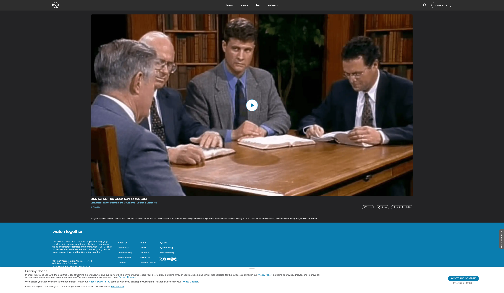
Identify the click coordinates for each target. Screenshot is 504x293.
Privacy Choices (190, 282)
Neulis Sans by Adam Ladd (67, 263)
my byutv (272, 5)
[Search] (424, 5)
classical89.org (166, 253)
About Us (122, 243)
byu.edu (163, 243)
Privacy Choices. (127, 277)
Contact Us (123, 248)
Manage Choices (462, 283)
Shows (143, 248)
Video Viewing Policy (99, 282)
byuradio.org (166, 248)
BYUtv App (145, 258)
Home (143, 243)
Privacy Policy (125, 253)
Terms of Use (124, 258)
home (229, 5)
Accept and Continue (463, 278)
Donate (122, 263)
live (258, 5)
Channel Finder (148, 263)
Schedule (144, 253)
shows (244, 5)
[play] (252, 105)
